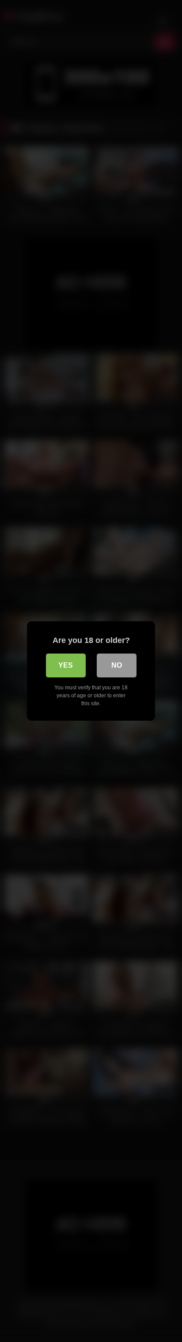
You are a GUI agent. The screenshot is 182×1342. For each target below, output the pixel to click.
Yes (65, 665)
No (116, 665)
